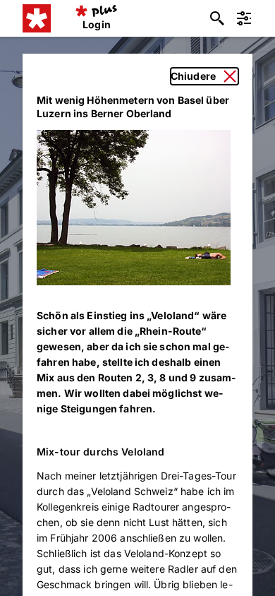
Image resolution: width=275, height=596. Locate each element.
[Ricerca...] (217, 18)
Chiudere (193, 76)
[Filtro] (244, 18)
